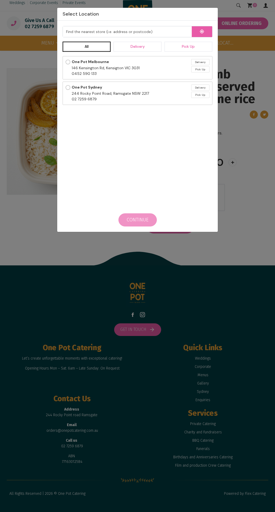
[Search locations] (202, 31)
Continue (138, 220)
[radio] (137, 67)
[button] (87, 47)
